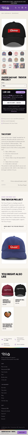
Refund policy (14, 111)
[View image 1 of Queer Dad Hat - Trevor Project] (4, 53)
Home (2, 13)
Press (2, 398)
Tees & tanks (4, 372)
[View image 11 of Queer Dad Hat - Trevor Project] (16, 65)
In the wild (3, 379)
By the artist (4, 377)
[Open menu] (26, 8)
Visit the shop (4, 400)
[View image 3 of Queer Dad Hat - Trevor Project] (16, 53)
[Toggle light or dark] (16, 7)
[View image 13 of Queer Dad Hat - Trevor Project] (4, 71)
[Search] (19, 7)
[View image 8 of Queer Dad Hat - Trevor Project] (22, 59)
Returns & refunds (5, 411)
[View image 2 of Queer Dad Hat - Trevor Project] (10, 53)
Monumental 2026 (5, 369)
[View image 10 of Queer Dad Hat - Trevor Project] (10, 65)
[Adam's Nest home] (5, 7)
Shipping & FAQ (4, 408)
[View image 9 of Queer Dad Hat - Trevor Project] (4, 65)
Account (3, 418)
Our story (3, 387)
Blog (2, 395)
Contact (3, 416)
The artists (3, 390)
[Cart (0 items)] (22, 7)
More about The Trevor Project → (14, 227)
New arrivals (4, 366)
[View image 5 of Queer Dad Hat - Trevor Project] (4, 59)
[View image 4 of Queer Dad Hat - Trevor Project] (22, 53)
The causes (4, 392)
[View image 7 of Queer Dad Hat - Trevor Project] (16, 59)
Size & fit (3, 413)
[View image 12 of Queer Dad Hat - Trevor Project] (22, 65)
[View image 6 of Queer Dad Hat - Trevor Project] (10, 59)
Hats (2, 374)
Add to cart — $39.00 (14, 102)
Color (2, 82)
